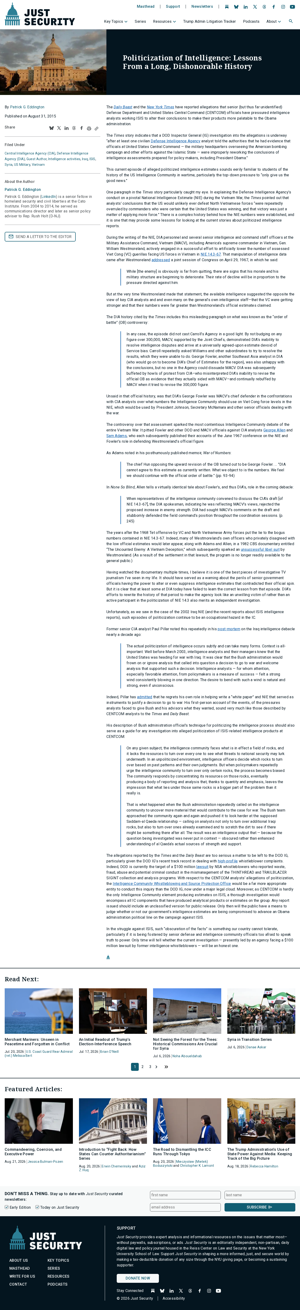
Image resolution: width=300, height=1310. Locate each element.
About (271, 21)
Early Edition (20, 1207)
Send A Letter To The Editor (44, 236)
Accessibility (174, 1298)
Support (173, 6)
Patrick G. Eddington (27, 107)
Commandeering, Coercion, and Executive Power (33, 1151)
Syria (8, 164)
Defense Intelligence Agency (175, 141)
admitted (144, 697)
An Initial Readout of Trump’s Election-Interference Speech (105, 1041)
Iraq (85, 159)
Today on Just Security (59, 1207)
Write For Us (22, 1276)
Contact (18, 1284)
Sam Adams (116, 436)
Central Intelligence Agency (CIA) (30, 153)
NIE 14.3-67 (211, 254)
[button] (291, 22)
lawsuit (202, 867)
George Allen (274, 430)
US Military (22, 164)
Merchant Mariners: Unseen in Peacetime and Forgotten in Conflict (37, 1041)
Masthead (146, 6)
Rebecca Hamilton (264, 1166)
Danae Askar (256, 1047)
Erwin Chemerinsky (116, 1166)
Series (140, 21)
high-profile (228, 861)
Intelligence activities (64, 159)
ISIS (92, 159)
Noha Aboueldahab (187, 1056)
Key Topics (113, 21)
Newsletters (202, 6)
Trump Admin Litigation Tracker (209, 21)
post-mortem (229, 629)
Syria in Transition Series (249, 1039)
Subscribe (257, 1207)
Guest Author (36, 159)
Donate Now (138, 1278)
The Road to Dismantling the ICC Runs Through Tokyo (182, 1151)
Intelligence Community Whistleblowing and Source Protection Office (172, 883)
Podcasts (251, 21)
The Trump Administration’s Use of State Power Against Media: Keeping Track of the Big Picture (259, 1154)
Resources (162, 21)
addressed (161, 260)
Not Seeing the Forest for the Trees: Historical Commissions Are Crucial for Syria (185, 1044)
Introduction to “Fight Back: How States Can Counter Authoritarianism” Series (112, 1154)
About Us (18, 1260)
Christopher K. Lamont (197, 1165)
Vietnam (38, 164)
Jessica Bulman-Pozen (45, 1161)
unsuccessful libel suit (260, 549)
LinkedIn (48, 196)
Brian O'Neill (109, 1051)
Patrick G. (23, 189)
